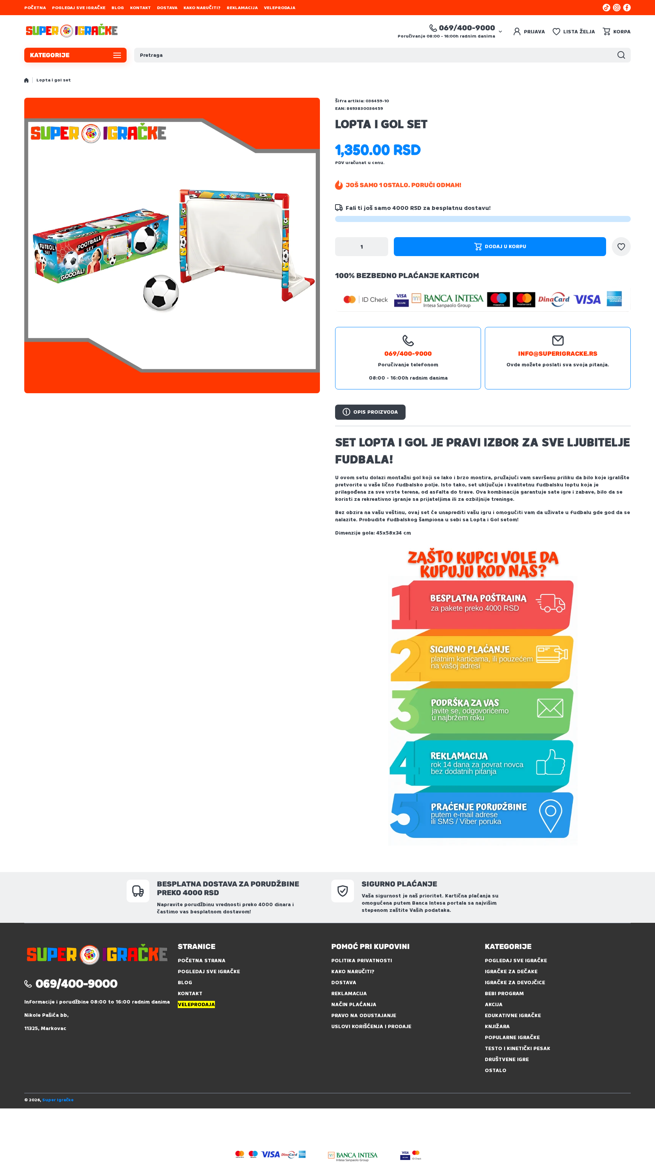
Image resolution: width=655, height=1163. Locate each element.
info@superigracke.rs (557, 353)
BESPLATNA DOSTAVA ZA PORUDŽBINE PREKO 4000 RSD (228, 888)
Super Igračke (58, 1100)
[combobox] (382, 55)
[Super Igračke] (71, 31)
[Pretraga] (621, 55)
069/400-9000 (467, 27)
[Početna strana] (26, 80)
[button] (617, 31)
